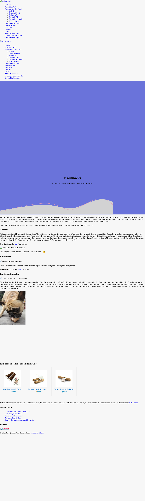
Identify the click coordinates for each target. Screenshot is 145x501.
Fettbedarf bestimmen (12, 23)
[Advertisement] (131, 464)
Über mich (8, 27)
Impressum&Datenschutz (14, 35)
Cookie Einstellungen (12, 37)
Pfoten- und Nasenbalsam (14, 416)
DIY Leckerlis (14, 21)
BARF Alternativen (12, 33)
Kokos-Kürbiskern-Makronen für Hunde (19, 420)
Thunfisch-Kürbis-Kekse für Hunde (17, 412)
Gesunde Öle (13, 17)
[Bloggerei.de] (4, 429)
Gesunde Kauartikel (16, 19)
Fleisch (11, 11)
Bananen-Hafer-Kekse (13, 418)
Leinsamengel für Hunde (13, 414)
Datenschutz (133, 403)
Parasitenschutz (10, 25)
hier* (17, 244)
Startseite (8, 5)
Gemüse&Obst (14, 13)
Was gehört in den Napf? (13, 9)
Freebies (8, 29)
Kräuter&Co (13, 15)
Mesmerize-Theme (37, 433)
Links (7, 31)
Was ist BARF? (10, 7)
